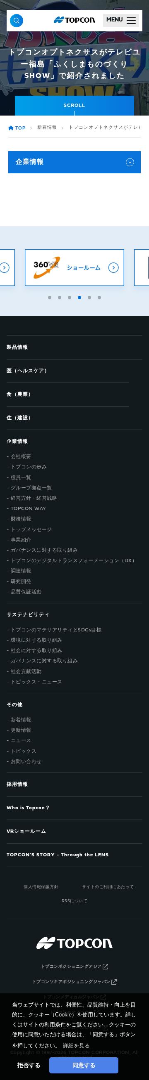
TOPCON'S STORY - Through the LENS (58, 855)
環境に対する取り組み (36, 640)
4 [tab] (80, 296)
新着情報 (47, 127)
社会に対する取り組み (36, 650)
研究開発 (21, 581)
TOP (20, 128)
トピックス (24, 751)
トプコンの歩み (29, 467)
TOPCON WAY (28, 508)
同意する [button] (84, 1065)
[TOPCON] (74, 21)
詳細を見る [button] (76, 1045)
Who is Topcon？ (28, 808)
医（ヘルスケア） (28, 371)
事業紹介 (21, 540)
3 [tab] (70, 296)
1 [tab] (50, 296)
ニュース (21, 740)
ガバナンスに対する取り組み (44, 550)
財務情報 (21, 519)
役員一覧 (21, 477)
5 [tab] (90, 296)
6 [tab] (100, 296)
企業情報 (30, 162)
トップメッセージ (31, 529)
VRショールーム (26, 831)
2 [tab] (60, 296)
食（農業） (20, 394)
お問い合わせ (26, 761)
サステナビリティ (28, 614)
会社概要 (21, 456)
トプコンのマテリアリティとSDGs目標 (56, 630)
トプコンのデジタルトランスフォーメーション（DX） (74, 560)
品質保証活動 (26, 592)
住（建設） (20, 418)
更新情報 (21, 730)
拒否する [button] (29, 1065)
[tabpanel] (74, 267)
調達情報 (21, 571)
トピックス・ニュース (36, 682)
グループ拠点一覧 (31, 488)
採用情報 (17, 784)
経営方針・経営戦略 (34, 498)
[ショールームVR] (74, 267)
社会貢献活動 (26, 671)
